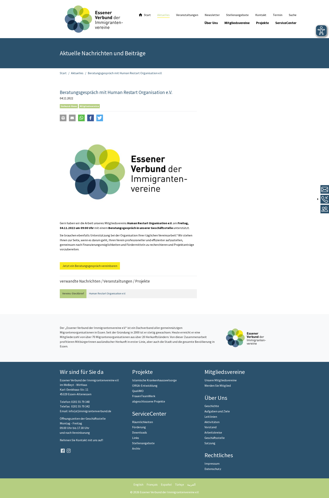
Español (166, 484)
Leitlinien (210, 416)
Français (152, 484)
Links (135, 438)
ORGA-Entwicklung (144, 385)
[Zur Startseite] (94, 19)
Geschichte (211, 406)
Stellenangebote (143, 443)
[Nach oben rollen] (323, 492)
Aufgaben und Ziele (217, 411)
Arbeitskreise (213, 432)
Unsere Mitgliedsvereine (220, 380)
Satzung (209, 443)
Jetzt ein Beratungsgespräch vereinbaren (89, 266)
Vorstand (210, 427)
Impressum (212, 463)
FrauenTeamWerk (143, 396)
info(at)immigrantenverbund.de (90, 411)
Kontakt (82, 440)
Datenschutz (212, 469)
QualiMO (138, 391)
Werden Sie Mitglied (217, 385)
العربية (191, 484)
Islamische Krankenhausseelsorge (154, 380)
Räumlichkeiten (142, 422)
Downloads (139, 432)
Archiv (136, 448)
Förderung (139, 427)
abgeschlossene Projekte (148, 401)
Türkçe (179, 484)
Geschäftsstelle (214, 438)
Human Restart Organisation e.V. (107, 293)
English (138, 484)
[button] (63, 118)
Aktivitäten (212, 422)
